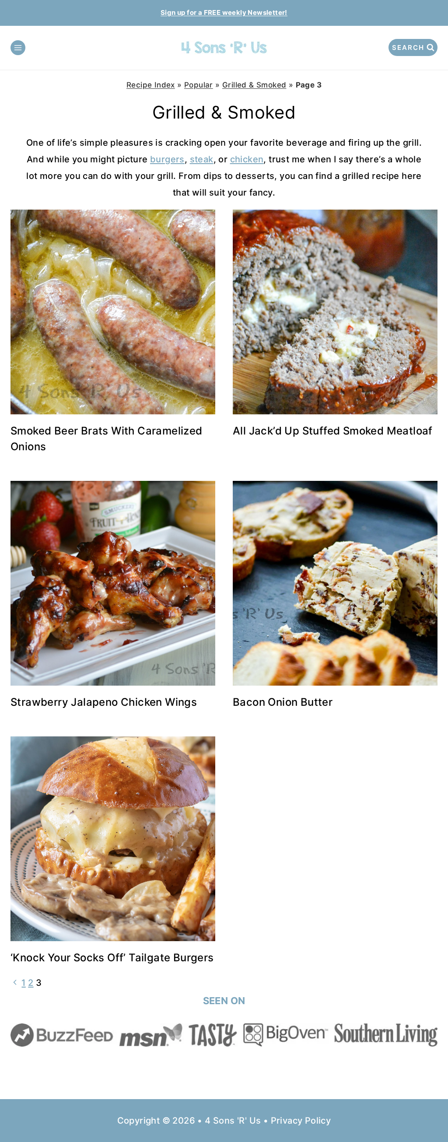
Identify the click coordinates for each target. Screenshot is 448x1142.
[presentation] (112, 312)
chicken (247, 159)
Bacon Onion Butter (282, 702)
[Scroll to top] (426, 1107)
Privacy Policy (301, 1120)
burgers (167, 159)
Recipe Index (150, 85)
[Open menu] (17, 47)
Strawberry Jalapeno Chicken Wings (103, 702)
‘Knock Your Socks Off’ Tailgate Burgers (112, 957)
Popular (198, 85)
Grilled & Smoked (254, 85)
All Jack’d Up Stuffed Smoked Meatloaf (333, 430)
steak (202, 159)
